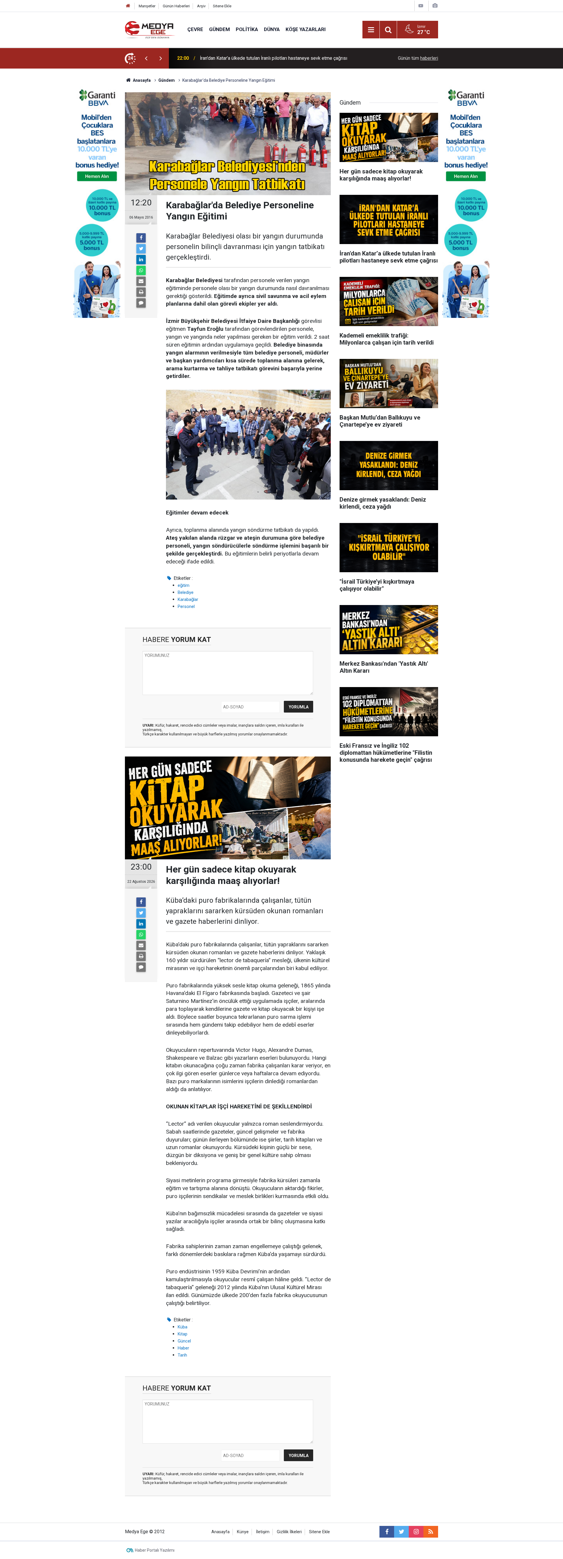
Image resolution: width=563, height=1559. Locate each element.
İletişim (262, 1531)
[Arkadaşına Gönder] (141, 281)
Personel (186, 606)
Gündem (219, 29)
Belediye (186, 592)
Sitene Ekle (222, 6)
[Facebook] (141, 238)
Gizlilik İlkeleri (289, 1531)
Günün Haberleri (176, 6)
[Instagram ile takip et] (416, 1532)
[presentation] (146, 58)
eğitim (183, 585)
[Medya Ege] (150, 29)
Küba (182, 1327)
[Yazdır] (141, 292)
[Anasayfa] (128, 6)
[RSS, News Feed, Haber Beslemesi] (430, 1532)
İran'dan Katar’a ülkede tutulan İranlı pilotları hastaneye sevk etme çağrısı (273, 58)
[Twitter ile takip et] (401, 1532)
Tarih (182, 1355)
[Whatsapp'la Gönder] (141, 270)
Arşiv (201, 6)
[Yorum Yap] (141, 303)
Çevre (195, 29)
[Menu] (371, 29)
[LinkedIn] (141, 259)
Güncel (184, 1341)
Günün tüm (418, 58)
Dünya (272, 29)
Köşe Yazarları (306, 29)
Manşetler (147, 6)
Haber (183, 1348)
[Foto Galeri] (435, 5)
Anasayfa (220, 1531)
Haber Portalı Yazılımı (154, 1550)
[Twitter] (141, 248)
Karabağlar (188, 599)
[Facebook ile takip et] (386, 1532)
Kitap (182, 1334)
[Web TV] (421, 5)
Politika (247, 29)
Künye (243, 1531)
